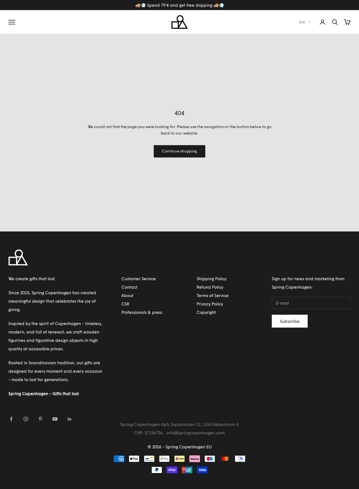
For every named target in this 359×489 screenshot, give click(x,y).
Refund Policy (210, 286)
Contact (129, 286)
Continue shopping (179, 151)
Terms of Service (213, 295)
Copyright (206, 312)
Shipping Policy (211, 278)
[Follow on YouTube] (55, 419)
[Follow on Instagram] (26, 419)
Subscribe (290, 321)
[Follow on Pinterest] (40, 419)
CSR (125, 303)
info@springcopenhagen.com (195, 432)
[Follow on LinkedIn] (69, 419)
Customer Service (138, 278)
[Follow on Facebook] (11, 419)
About (127, 295)
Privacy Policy (210, 303)
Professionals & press (141, 312)
